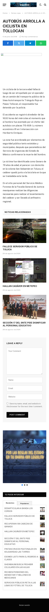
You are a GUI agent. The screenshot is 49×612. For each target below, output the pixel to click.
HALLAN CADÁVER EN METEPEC (20, 286)
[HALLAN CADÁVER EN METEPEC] (24, 270)
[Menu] (4, 5)
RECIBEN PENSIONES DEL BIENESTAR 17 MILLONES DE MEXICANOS (17, 575)
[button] (24, 456)
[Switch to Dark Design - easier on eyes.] (40, 5)
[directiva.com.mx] (23, 4)
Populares (24, 503)
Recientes (10, 503)
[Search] (44, 5)
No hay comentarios (30, 37)
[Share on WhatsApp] (41, 43)
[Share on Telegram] (30, 43)
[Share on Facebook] (8, 43)
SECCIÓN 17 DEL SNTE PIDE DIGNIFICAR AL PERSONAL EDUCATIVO (17, 541)
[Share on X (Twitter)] (19, 43)
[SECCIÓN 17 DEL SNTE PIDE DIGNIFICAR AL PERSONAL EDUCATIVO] (24, 307)
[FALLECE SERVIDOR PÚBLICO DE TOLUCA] (24, 231)
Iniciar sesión (24, 605)
